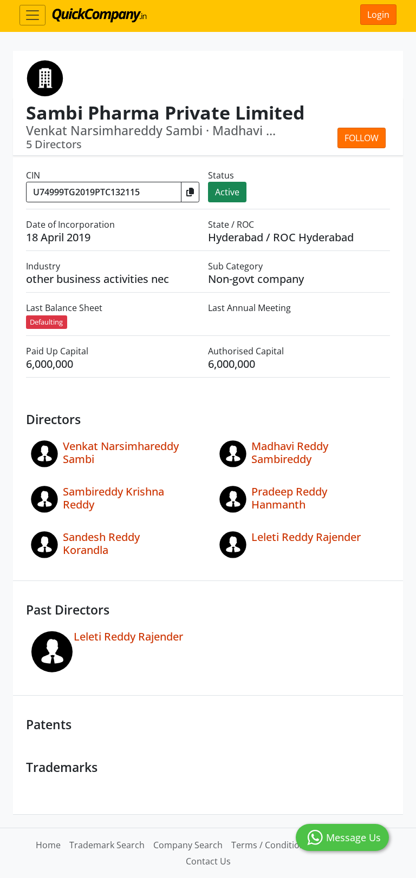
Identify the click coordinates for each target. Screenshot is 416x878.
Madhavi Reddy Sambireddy (289, 452)
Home (48, 845)
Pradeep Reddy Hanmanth (289, 498)
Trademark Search (107, 845)
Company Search (188, 845)
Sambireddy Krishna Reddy (113, 498)
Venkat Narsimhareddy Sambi (121, 452)
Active (227, 192)
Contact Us (208, 861)
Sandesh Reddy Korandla (101, 543)
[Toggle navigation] (33, 15)
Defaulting (46, 322)
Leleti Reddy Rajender (306, 537)
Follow (361, 138)
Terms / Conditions (270, 845)
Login (378, 15)
